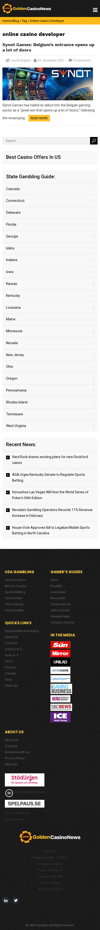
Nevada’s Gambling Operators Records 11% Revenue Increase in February (52, 513)
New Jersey (15, 355)
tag (24, 21)
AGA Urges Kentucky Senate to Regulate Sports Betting (48, 477)
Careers (11, 673)
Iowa (9, 272)
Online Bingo (14, 604)
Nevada (12, 343)
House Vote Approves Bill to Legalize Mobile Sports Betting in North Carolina (51, 530)
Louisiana (13, 307)
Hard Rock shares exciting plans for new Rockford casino (50, 460)
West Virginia (16, 426)
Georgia (12, 236)
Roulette (56, 586)
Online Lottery (14, 610)
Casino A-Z (13, 649)
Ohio (9, 366)
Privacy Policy (15, 758)
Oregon (11, 378)
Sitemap (11, 685)
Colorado (13, 189)
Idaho (10, 248)
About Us (11, 637)
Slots (54, 580)
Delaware (13, 212)
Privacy (10, 667)
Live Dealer (58, 592)
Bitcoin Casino (16, 586)
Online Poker (13, 598)
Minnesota (14, 331)
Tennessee (14, 414)
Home (6, 21)
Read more (39, 118)
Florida (11, 224)
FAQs (8, 679)
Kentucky (13, 296)
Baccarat (57, 598)
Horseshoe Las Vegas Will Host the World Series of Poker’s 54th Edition (50, 495)
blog (15, 21)
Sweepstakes (60, 616)
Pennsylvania (16, 390)
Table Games (60, 604)
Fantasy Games (62, 622)
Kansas (11, 284)
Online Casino (15, 580)
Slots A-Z (11, 655)
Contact (11, 643)
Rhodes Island (16, 402)
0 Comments (82, 60)
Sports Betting (15, 592)
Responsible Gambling (22, 631)
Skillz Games (59, 610)
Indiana (11, 260)
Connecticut (15, 201)
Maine (11, 319)
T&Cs (9, 661)
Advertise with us (17, 752)
